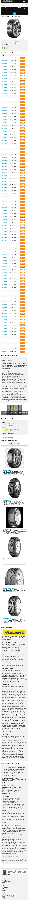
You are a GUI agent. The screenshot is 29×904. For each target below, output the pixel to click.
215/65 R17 (4, 190)
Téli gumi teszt (5, 891)
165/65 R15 (4, 66)
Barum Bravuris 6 (7, 470)
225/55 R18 (4, 219)
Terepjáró (17, 443)
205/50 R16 (4, 149)
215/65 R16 (4, 187)
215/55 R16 (4, 178)
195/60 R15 (4, 125)
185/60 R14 (4, 96)
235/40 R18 (4, 237)
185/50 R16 (4, 90)
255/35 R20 (4, 287)
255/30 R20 (4, 281)
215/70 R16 (4, 193)
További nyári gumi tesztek (7, 437)
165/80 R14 (4, 72)
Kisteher (11, 443)
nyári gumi (9, 360)
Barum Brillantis (7, 559)
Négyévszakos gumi (6, 886)
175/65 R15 (4, 81)
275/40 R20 (4, 343)
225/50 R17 (4, 207)
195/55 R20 (4, 122)
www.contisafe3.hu (14, 757)
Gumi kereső (4, 880)
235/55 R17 (4, 254)
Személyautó (4, 443)
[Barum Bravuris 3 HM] (14, 576)
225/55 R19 (4, 222)
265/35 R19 (4, 322)
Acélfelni (3, 898)
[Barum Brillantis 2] (14, 488)
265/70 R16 (4, 331)
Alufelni (3, 897)
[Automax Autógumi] (8, 1)
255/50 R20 (4, 307)
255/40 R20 (4, 296)
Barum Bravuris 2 (7, 529)
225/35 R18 (4, 196)
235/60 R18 (4, 260)
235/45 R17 (4, 243)
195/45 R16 (4, 110)
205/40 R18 (4, 140)
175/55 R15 (4, 75)
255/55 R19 (4, 313)
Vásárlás (22, 57)
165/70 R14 (4, 69)
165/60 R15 (4, 63)
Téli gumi (4, 885)
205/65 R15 (4, 157)
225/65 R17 (4, 228)
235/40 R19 (4, 240)
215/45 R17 (4, 169)
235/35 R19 (4, 231)
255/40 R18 (4, 290)
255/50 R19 (4, 304)
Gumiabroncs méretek (6, 881)
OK (14, 13)
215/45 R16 (4, 166)
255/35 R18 (4, 284)
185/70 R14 (4, 105)
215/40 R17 (4, 160)
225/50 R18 (4, 210)
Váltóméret (4, 882)
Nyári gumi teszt (5, 892)
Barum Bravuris (7, 618)
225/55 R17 (4, 216)
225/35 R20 (4, 202)
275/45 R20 (4, 349)
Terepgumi (4, 888)
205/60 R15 (4, 154)
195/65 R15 (4, 131)
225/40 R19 (4, 204)
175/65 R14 (4, 78)
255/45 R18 (4, 299)
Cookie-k (3, 878)
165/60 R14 (4, 60)
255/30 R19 (4, 278)
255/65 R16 (4, 319)
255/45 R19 (4, 302)
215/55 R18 (4, 181)
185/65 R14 (4, 102)
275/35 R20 (4, 340)
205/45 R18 (4, 146)
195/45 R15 (4, 107)
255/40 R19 (4, 293)
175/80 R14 (4, 87)
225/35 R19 (4, 199)
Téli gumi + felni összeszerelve (8, 895)
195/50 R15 (4, 113)
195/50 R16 (4, 116)
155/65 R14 (4, 58)
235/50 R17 (4, 252)
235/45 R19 (4, 246)
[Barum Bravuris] (14, 606)
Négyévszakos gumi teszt (7, 892)
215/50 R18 (4, 175)
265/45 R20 (4, 328)
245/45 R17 (4, 269)
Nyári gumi (4, 885)
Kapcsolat (4, 875)
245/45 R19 (4, 272)
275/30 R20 (4, 337)
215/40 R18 (4, 163)
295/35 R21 (4, 351)
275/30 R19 (4, 334)
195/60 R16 (4, 128)
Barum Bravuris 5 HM (6, 41)
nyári (3, 46)
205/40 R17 (4, 137)
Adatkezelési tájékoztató (6, 877)
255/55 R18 (4, 310)
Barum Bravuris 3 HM (8, 588)
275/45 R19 (4, 346)
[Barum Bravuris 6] (14, 458)
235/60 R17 (4, 257)
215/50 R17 (4, 172)
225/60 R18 (4, 225)
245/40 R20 (4, 266)
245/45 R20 (4, 275)
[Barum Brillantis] (14, 546)
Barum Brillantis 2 (7, 500)
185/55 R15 (4, 93)
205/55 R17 (4, 152)
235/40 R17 (4, 234)
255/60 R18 (4, 316)
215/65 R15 (4, 184)
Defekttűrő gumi (5, 887)
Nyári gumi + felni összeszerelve (8, 896)
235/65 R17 (4, 263)
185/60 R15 (4, 99)
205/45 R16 (4, 143)
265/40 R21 (4, 325)
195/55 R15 (4, 119)
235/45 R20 (4, 249)
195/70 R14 (4, 134)
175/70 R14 (4, 84)
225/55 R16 (4, 213)
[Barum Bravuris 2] (14, 517)
